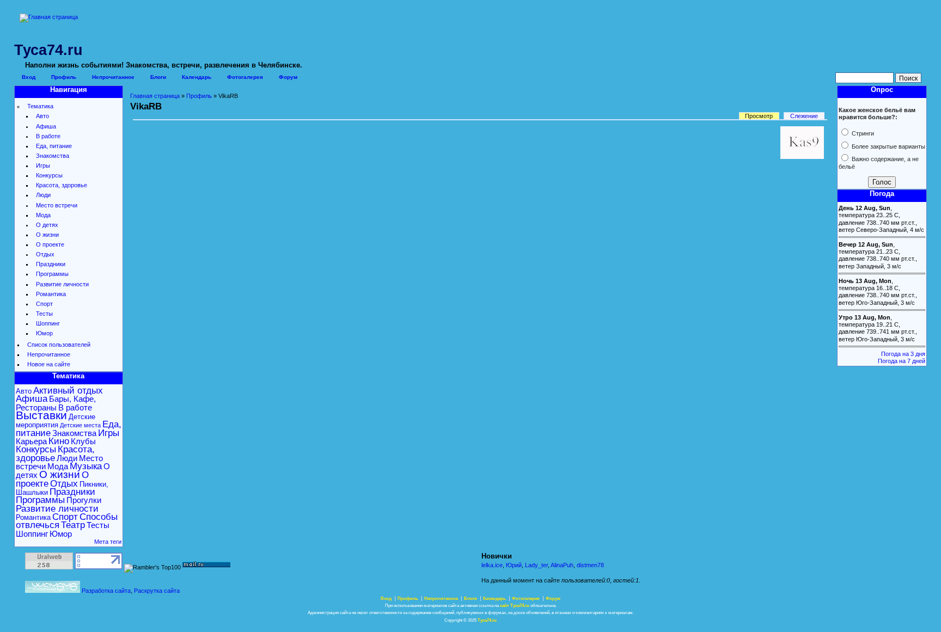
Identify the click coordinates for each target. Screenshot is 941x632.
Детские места (80, 425)
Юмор (44, 333)
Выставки (41, 415)
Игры (43, 165)
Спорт (44, 303)
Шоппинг (48, 323)
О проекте (50, 244)
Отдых (45, 254)
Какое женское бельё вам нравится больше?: (877, 113)
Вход (28, 77)
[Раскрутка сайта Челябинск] (52, 590)
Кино (58, 441)
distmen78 (590, 565)
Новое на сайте (48, 364)
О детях (47, 225)
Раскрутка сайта (157, 590)
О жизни (47, 234)
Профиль (63, 77)
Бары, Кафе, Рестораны (56, 403)
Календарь (196, 77)
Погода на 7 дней (901, 361)
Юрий (514, 565)
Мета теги (107, 541)
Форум (288, 77)
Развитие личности (62, 284)
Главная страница (155, 96)
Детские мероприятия (55, 421)
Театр (73, 525)
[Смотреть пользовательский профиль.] (802, 157)
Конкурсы (49, 175)
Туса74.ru (487, 620)
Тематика (40, 106)
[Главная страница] (49, 17)
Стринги (862, 133)
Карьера (31, 441)
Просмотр (759, 116)
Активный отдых (68, 390)
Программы (52, 274)
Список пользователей (58, 344)
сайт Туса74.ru (514, 605)
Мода (43, 215)
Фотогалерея (245, 77)
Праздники (50, 264)
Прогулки (83, 500)
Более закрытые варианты (887, 146)
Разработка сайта (106, 590)
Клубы (83, 441)
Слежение (804, 116)
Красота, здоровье (61, 185)
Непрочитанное (113, 77)
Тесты (44, 313)
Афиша (46, 126)
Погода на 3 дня (903, 354)
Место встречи (56, 205)
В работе (48, 136)
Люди (43, 195)
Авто (42, 116)
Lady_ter (536, 565)
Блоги (158, 77)
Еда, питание (54, 146)
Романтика (51, 294)
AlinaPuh (562, 565)
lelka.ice (492, 565)
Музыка (86, 466)
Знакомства (52, 155)
